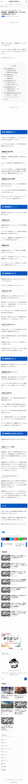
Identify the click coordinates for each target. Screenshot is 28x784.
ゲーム (4, 742)
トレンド (5, 754)
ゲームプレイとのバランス (13, 96)
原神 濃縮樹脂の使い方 (10, 87)
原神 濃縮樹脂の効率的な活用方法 (12, 93)
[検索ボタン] (26, 1)
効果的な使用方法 (11, 90)
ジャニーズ (5, 745)
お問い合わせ (11, 779)
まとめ (6, 99)
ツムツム (5, 751)
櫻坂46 (4, 769)
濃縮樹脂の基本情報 (11, 70)
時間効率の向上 (10, 76)
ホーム (6, 779)
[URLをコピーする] (25, 539)
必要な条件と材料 (11, 82)
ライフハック (6, 760)
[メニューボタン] (1, 1)
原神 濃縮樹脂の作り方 (10, 81)
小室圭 (4, 766)
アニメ (4, 739)
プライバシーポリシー (18, 779)
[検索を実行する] (25, 679)
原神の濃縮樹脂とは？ (10, 68)
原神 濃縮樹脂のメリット (10, 74)
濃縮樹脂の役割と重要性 (12, 72)
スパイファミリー (7, 748)
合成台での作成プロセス (12, 84)
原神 (3, 16)
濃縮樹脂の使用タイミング (13, 88)
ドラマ (4, 757)
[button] (3, 539)
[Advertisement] (14, 32)
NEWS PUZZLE (14, 1)
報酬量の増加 (10, 78)
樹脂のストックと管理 (12, 95)
